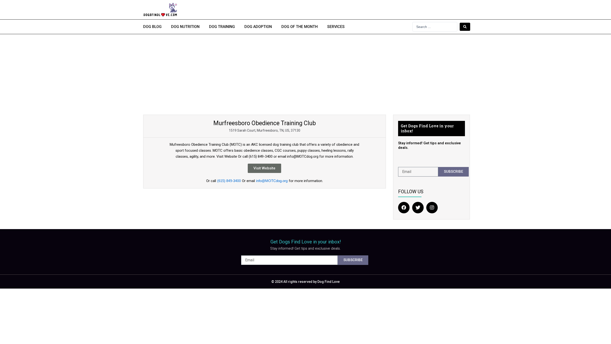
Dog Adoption (258, 26)
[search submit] (465, 27)
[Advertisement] (305, 70)
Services (336, 26)
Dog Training (222, 26)
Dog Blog (152, 26)
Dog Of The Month (299, 26)
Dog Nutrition (185, 26)
